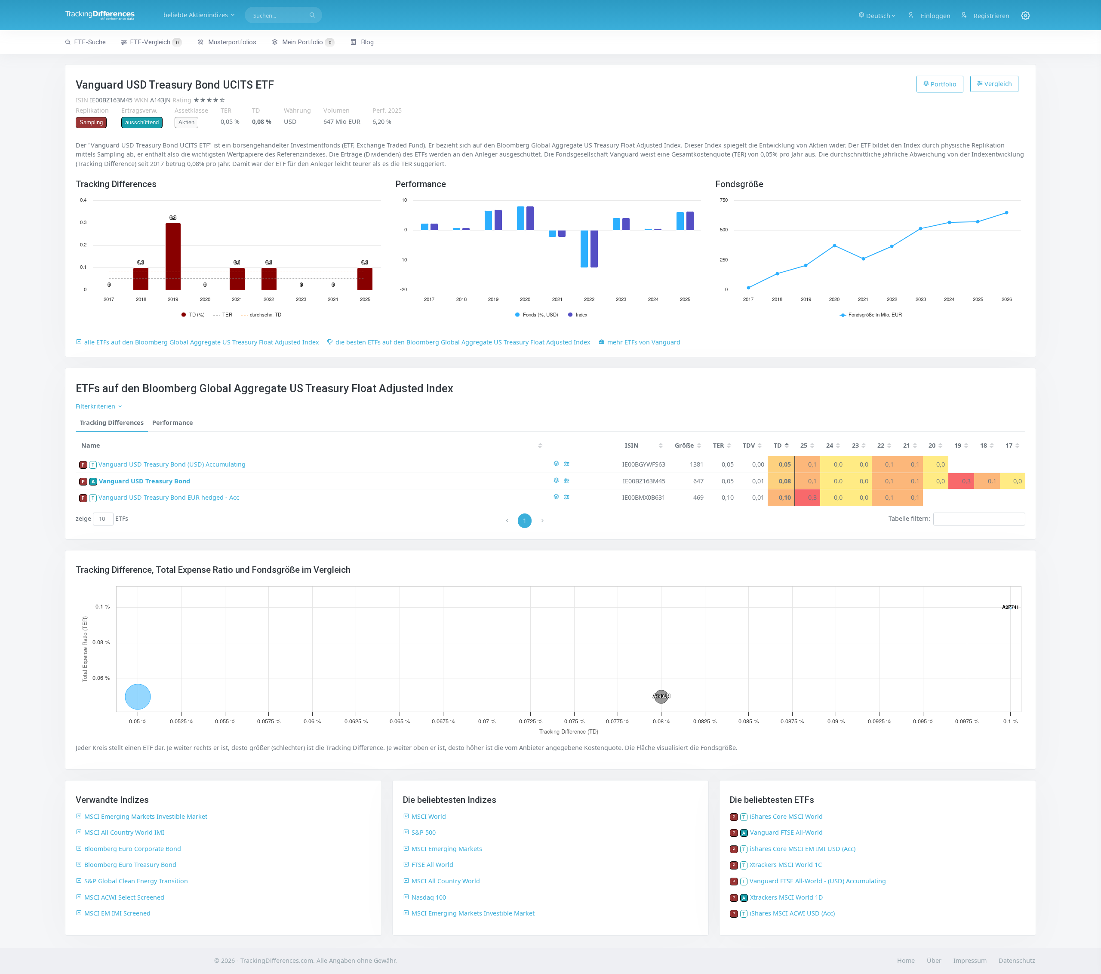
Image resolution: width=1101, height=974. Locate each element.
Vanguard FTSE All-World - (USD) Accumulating (818, 881)
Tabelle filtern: (909, 518)
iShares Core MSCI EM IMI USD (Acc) (802, 849)
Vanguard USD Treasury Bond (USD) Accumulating (172, 464)
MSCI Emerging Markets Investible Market (145, 816)
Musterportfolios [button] (231, 42)
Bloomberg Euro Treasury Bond (130, 864)
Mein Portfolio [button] (305, 42)
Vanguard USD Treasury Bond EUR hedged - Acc (168, 497)
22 (880, 445)
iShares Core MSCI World (786, 816)
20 (932, 445)
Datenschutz (1017, 960)
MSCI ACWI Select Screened (124, 897)
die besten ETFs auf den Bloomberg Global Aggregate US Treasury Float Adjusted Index (462, 342)
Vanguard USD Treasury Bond (144, 481)
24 (829, 445)
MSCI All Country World (446, 881)
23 (855, 445)
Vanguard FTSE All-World (786, 832)
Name (90, 445)
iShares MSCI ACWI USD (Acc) (792, 913)
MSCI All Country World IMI (124, 832)
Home (906, 960)
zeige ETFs (102, 518)
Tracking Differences (112, 422)
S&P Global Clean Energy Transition (136, 881)
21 (906, 445)
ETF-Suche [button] (90, 42)
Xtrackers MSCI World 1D (786, 897)
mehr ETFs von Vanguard (643, 342)
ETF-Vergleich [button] (154, 42)
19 (957, 445)
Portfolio (942, 84)
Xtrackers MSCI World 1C (786, 864)
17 (1009, 445)
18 (983, 445)
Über (934, 960)
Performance (172, 422)
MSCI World (429, 816)
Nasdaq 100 (429, 897)
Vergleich (997, 84)
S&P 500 (424, 832)
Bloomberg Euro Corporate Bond (132, 849)
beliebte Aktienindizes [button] (196, 15)
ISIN (632, 445)
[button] (877, 15)
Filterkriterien (96, 406)
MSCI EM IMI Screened (117, 913)
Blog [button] (366, 42)
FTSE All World (432, 864)
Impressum (970, 960)
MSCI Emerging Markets (447, 849)
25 (803, 445)
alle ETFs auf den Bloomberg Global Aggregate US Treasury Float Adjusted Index (201, 342)
